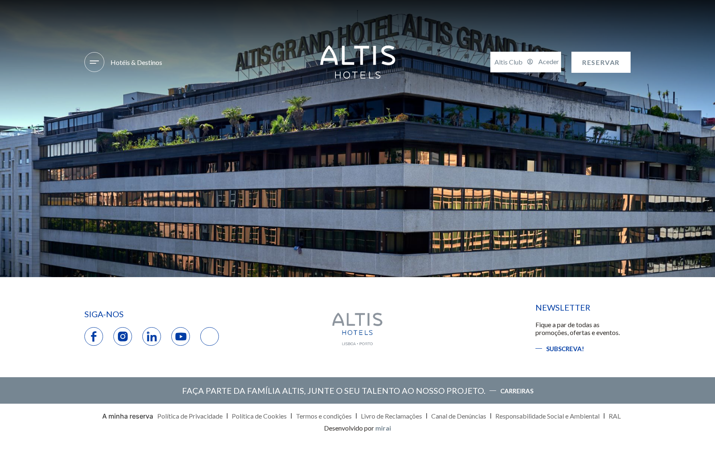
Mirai (383, 428)
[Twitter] (209, 336)
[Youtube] (180, 336)
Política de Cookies (259, 416)
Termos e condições (324, 416)
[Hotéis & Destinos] (94, 62)
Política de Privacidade (190, 416)
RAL (615, 416)
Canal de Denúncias (458, 416)
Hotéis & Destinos (136, 62)
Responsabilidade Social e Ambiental (547, 416)
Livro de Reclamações (391, 416)
